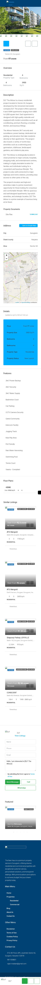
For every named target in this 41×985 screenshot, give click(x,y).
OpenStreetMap (25, 302)
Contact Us (11, 916)
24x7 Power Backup (13, 381)
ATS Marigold (12, 532)
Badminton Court (12, 400)
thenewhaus (13, 549)
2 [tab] (18, 833)
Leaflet (17, 302)
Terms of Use (12, 933)
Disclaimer (11, 929)
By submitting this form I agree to (21, 775)
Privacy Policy (12, 940)
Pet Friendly (10, 444)
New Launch (14, 50)
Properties (11, 897)
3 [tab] (21, 833)
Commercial (14, 904)
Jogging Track (11, 431)
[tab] (6, 43)
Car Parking (10, 406)
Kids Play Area (11, 438)
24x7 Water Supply (13, 393)
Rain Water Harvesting (14, 450)
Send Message (13, 782)
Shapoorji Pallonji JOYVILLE (18, 638)
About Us (10, 912)
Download (34, 214)
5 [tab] (28, 833)
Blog (8, 908)
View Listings (20, 736)
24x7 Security (11, 387)
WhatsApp (21, 788)
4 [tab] (25, 833)
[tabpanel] (20, 817)
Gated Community (12, 419)
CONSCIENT (12, 693)
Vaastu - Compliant (13, 469)
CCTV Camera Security (14, 412)
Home (9, 893)
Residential (14, 901)
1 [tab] (15, 833)
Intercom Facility (12, 425)
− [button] (6, 258)
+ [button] (6, 255)
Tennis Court (10, 463)
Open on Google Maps (29, 225)
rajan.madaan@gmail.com (16, 964)
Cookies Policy (12, 937)
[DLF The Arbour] (20, 274)
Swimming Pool (12, 457)
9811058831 (11, 960)
